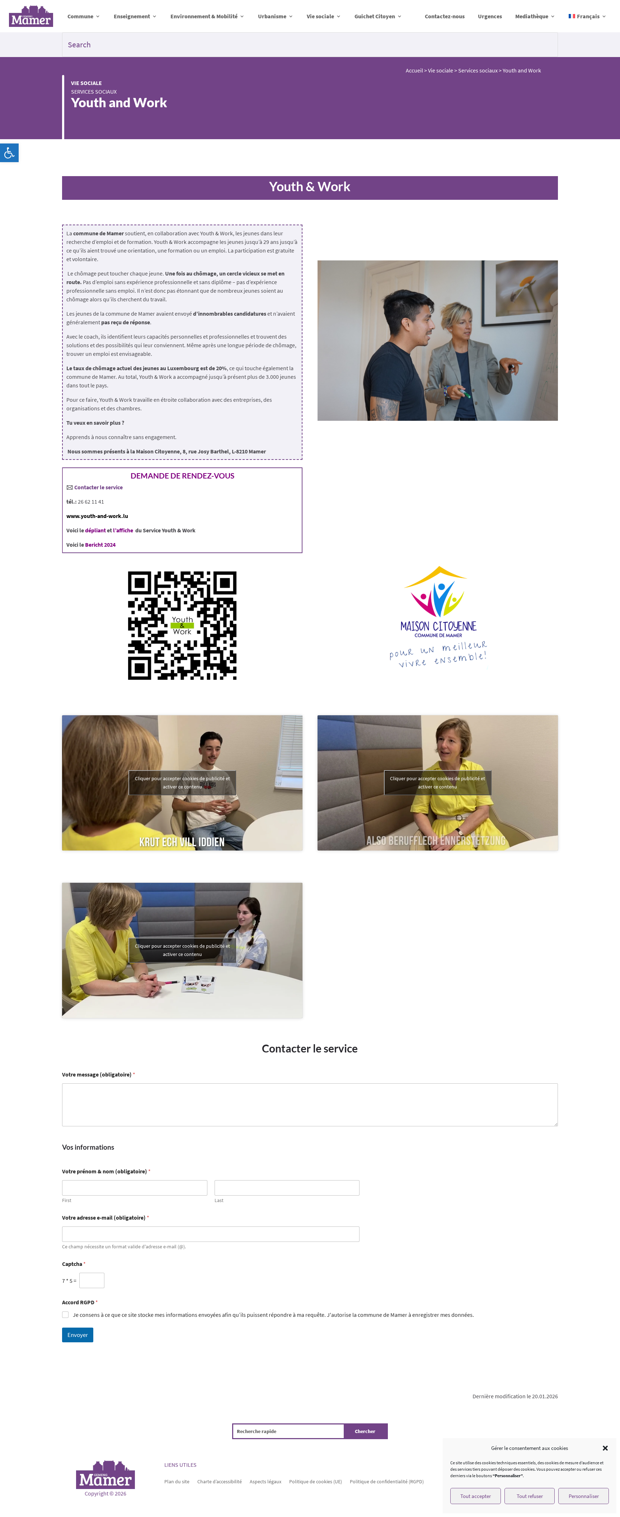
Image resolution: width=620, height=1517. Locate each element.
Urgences (490, 16)
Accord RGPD (80, 1302)
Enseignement (132, 16)
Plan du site (176, 1481)
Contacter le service (98, 487)
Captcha (74, 1264)
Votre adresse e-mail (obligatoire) (105, 1217)
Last (219, 1200)
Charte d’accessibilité (219, 1481)
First (66, 1200)
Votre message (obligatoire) (98, 1074)
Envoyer (77, 1335)
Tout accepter (475, 1496)
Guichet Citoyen (374, 16)
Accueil (414, 70)
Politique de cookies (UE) (315, 1481)
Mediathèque (531, 16)
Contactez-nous (445, 16)
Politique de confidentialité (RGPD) (387, 1481)
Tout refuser (530, 1496)
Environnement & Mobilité (204, 16)
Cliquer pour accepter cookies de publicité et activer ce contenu (182, 782)
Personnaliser (584, 1496)
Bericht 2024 (100, 544)
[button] (9, 152)
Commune (80, 16)
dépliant (95, 530)
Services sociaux (94, 91)
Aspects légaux (265, 1481)
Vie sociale (320, 16)
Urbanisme (272, 16)
